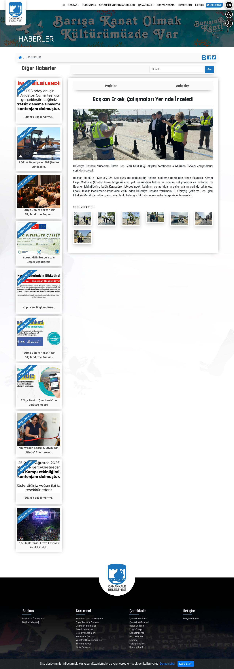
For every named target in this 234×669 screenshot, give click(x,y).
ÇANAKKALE (145, 5)
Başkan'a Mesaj (30, 622)
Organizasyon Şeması (87, 622)
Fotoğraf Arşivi (137, 643)
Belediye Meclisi (84, 629)
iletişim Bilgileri (191, 618)
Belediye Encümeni (86, 632)
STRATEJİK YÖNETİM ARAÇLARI (116, 5)
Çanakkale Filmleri (139, 622)
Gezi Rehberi (136, 636)
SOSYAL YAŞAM (166, 5)
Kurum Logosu (83, 643)
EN (229, 5)
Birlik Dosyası (83, 647)
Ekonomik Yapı (137, 632)
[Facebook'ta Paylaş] (209, 57)
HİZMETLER (184, 5)
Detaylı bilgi (167, 663)
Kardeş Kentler (137, 647)
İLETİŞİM (199, 5)
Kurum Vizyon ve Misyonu (89, 618)
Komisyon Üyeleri (85, 636)
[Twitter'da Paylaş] (214, 57)
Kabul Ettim (185, 663)
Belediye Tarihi (136, 625)
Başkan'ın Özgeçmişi (33, 618)
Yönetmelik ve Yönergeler (89, 640)
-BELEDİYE (215, 5)
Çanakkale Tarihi (138, 618)
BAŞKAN (73, 5)
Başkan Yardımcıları (86, 625)
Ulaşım (133, 640)
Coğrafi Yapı (135, 629)
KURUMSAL (88, 5)
